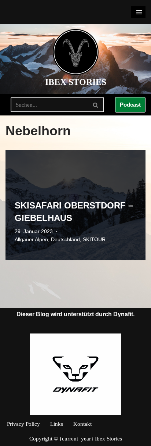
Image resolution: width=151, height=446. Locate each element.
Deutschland (65, 239)
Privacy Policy (23, 424)
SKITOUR (94, 239)
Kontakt (82, 424)
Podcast (130, 104)
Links (56, 424)
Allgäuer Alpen (31, 239)
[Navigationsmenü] (138, 12)
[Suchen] (96, 104)
